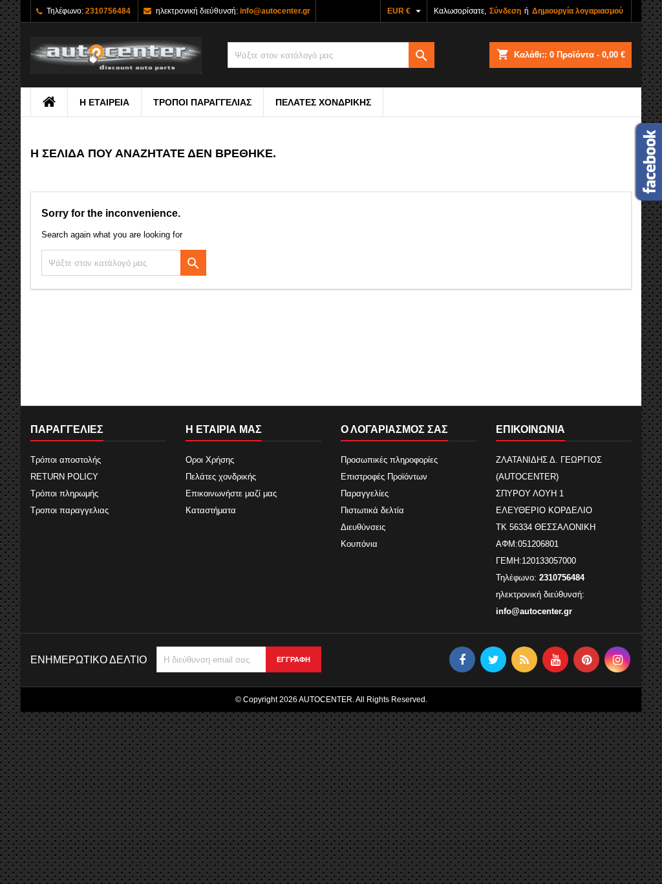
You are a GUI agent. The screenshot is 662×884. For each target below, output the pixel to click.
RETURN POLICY (64, 476)
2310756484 (108, 11)
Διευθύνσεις (363, 527)
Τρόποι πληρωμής (64, 493)
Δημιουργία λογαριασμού (577, 11)
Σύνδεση (505, 11)
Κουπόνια (359, 544)
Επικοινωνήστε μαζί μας (231, 493)
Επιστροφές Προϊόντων (384, 476)
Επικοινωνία (530, 429)
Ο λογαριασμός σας (394, 429)
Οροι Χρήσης (210, 460)
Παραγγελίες (365, 493)
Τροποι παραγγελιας (202, 102)
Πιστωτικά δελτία (372, 510)
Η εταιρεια (104, 102)
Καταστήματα (211, 510)
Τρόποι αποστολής (65, 460)
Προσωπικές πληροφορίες (389, 460)
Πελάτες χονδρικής (323, 102)
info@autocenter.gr (275, 11)
